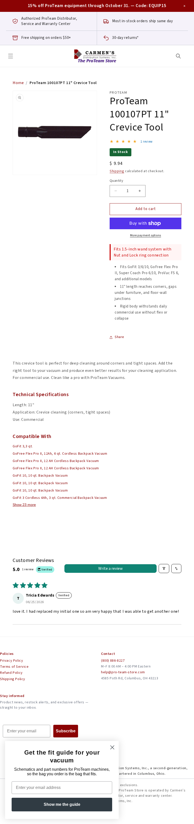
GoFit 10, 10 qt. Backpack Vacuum (40, 475)
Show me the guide (62, 804)
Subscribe (66, 731)
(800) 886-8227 (113, 660)
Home (18, 83)
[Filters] (164, 568)
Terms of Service (14, 666)
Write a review (110, 568)
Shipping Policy (12, 679)
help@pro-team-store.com (123, 672)
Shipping (117, 171)
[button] (10, 56)
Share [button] (119, 337)
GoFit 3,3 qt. (23, 446)
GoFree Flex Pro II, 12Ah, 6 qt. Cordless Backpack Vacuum (60, 453)
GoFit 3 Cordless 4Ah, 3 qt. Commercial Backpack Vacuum (60, 497)
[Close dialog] (112, 747)
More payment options (145, 235)
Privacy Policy (11, 660)
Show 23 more (24, 505)
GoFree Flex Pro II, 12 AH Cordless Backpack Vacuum (56, 461)
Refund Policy (11, 672)
